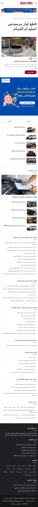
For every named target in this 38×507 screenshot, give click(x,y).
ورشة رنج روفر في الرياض (18, 150)
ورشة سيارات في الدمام (29, 318)
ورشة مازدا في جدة (20, 143)
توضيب (34, 468)
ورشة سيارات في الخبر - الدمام (27, 327)
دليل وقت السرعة (8, 498)
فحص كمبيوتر (33, 471)
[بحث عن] (36, 4)
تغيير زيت (8, 465)
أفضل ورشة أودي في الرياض (17, 158)
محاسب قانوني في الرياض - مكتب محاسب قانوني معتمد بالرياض (19, 415)
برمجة (23, 465)
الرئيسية (33, 18)
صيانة (13, 468)
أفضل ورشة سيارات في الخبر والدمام (26, 312)
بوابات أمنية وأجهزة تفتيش (28, 390)
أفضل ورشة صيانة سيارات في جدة (26, 250)
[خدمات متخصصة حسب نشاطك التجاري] (19, 10)
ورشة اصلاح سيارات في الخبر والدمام (26, 324)
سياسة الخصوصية (30, 501)
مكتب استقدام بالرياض (29, 369)
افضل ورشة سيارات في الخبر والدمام (26, 330)
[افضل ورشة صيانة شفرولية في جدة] (31, 137)
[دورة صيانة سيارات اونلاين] (32, 220)
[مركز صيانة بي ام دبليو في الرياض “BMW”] (32, 228)
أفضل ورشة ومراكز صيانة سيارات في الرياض (24, 485)
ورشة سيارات (28, 474)
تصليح (14, 465)
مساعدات (12, 471)
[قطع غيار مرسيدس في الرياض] (19, 47)
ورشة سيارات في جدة (29, 253)
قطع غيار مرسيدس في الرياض (25, 61)
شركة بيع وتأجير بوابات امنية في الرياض (25, 384)
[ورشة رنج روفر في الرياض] (31, 153)
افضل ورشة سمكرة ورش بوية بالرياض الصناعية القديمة (21, 291)
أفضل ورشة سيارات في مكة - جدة (26, 242)
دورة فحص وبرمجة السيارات (18, 209)
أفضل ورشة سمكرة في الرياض (27, 286)
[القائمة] (2, 4)
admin (33, 58)
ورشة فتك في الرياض (19, 127)
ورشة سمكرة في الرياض (28, 289)
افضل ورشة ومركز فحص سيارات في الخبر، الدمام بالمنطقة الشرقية (18, 333)
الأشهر (28, 121)
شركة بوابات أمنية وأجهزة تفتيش (27, 387)
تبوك (19, 465)
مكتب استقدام (31, 357)
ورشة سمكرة (31, 294)
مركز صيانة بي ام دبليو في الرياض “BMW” (15, 225)
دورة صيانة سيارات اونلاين (19, 217)
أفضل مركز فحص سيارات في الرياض (24, 197)
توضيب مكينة (20, 468)
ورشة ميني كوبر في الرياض (18, 202)
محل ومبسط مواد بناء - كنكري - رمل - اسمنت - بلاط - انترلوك (19, 407)
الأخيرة (9, 121)
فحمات (25, 471)
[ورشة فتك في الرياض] (31, 129)
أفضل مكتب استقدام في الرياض (27, 360)
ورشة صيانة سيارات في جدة (28, 247)
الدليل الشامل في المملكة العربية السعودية (24, 488)
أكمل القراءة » (30, 72)
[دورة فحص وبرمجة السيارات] (32, 212)
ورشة (34, 474)
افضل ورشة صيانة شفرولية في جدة (16, 135)
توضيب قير (27, 468)
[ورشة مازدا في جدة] (31, 145)
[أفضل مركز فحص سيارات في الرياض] (19, 185)
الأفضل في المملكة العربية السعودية (26, 491)
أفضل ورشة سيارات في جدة (28, 256)
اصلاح (34, 465)
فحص (8, 468)
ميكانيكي (5, 471)
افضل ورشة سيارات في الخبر (28, 315)
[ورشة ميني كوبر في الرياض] (32, 204)
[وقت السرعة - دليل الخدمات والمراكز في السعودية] (26, 3)
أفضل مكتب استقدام (30, 366)
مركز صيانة (19, 471)
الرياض (29, 465)
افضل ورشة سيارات (30, 300)
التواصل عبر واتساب (15, 504)
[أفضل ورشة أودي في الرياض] (31, 161)
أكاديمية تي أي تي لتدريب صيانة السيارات (25, 417)
